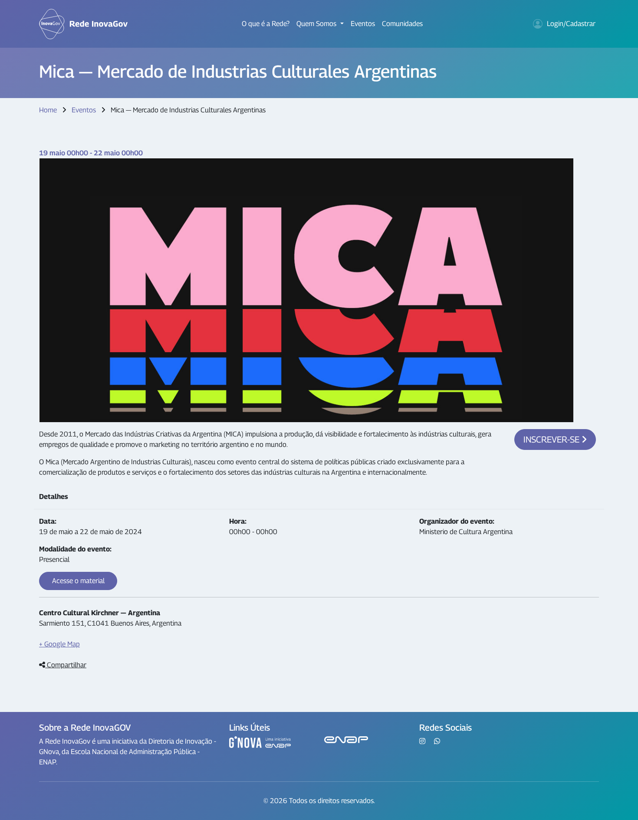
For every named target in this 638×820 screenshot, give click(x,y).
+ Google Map (59, 644)
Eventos (363, 24)
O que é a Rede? (265, 24)
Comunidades (402, 24)
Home (48, 110)
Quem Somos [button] (317, 24)
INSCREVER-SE (552, 439)
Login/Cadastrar (571, 24)
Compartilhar (65, 665)
